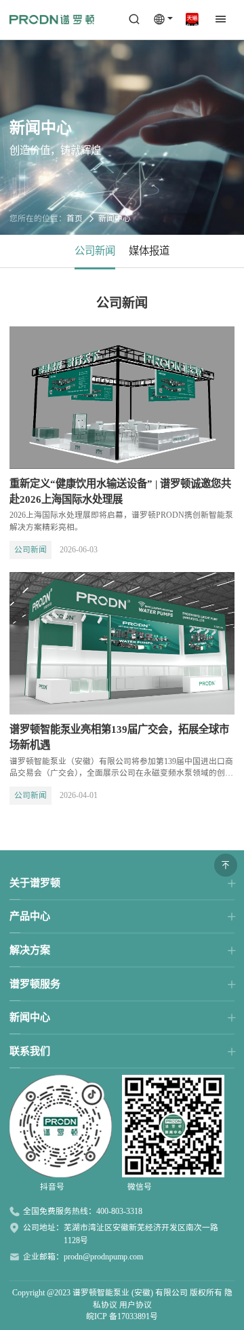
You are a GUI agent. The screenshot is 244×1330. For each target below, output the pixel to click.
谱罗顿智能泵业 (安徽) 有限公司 (130, 1293)
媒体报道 (149, 250)
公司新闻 (95, 250)
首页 (74, 218)
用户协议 (135, 1305)
